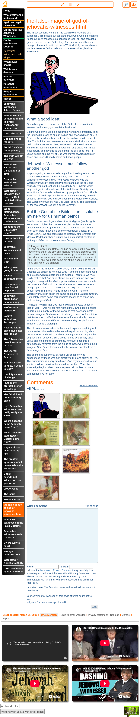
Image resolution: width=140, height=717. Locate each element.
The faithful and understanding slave (13, 397)
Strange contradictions (12, 553)
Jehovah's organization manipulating (11, 298)
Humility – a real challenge (13, 376)
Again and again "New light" (12, 24)
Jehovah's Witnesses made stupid (13, 54)
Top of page (91, 506)
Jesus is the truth (11, 260)
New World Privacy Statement (56, 570)
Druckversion (49, 615)
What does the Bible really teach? (12, 229)
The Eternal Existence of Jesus (11, 354)
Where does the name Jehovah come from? (13, 424)
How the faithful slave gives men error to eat (13, 330)
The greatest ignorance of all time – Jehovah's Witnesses (13, 464)
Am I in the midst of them (14, 240)
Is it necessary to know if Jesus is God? (13, 365)
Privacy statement (98, 615)
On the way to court (12, 544)
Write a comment (89, 385)
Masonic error (12, 499)
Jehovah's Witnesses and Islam (12, 250)
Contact (126, 615)
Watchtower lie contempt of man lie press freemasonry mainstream (14, 122)
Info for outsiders (8, 78)
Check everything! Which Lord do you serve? (12, 479)
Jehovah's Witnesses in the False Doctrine (13, 522)
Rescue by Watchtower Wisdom (11, 182)
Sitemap (114, 615)
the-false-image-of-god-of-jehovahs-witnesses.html (13, 509)
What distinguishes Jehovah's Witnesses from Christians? (13, 215)
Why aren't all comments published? (46, 602)
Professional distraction (11, 309)
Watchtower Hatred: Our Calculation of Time (12, 169)
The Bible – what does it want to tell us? (13, 342)
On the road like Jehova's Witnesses (12, 32)
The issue (9, 494)
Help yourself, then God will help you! (12, 287)
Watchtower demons (10, 71)
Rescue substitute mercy (13, 277)
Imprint (6, 618)
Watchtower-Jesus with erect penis (22, 711)
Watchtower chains (10, 63)
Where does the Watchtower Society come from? (13, 437)
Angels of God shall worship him (12, 450)
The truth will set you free (13, 157)
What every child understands (13, 16)
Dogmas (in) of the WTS (12, 140)
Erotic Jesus (11, 488)
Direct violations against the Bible (13, 570)
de (134, 4)
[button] (70, 5)
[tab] (70, 3)
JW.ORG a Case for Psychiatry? (13, 149)
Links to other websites (72, 615)
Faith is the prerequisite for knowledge (13, 385)
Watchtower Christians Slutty (13, 561)
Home (6, 10)
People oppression (10, 93)
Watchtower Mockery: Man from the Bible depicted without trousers (13, 197)
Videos (7, 98)
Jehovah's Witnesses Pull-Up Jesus (13, 534)
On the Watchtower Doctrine (10, 43)
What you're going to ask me (13, 269)
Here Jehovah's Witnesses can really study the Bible (13, 411)
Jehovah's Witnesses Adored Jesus (12, 107)
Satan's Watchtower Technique (11, 319)
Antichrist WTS (12, 133)
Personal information (10, 85)
